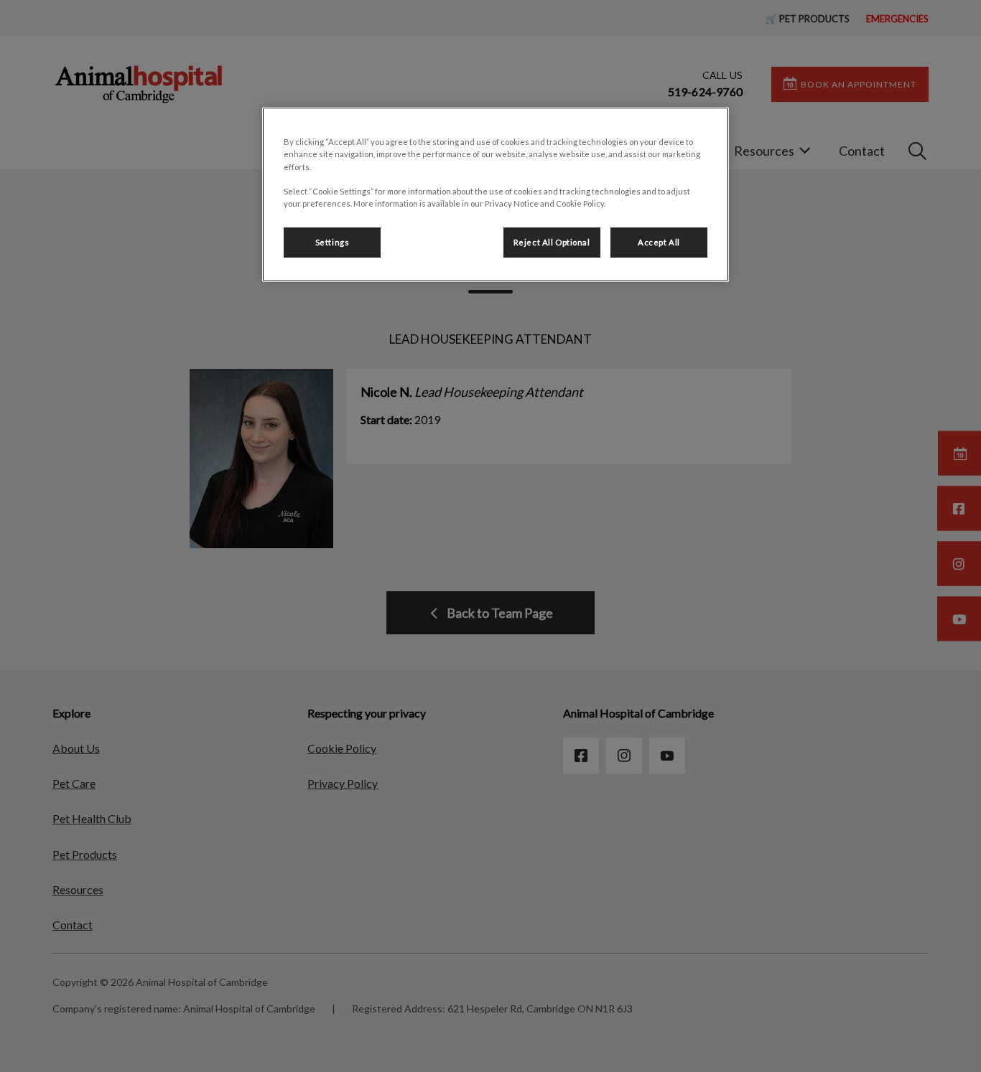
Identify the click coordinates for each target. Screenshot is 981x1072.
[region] (495, 194)
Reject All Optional (551, 242)
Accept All (659, 242)
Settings (332, 242)
